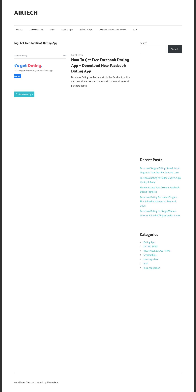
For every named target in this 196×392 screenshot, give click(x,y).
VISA (52, 29)
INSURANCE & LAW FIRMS (113, 29)
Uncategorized (151, 259)
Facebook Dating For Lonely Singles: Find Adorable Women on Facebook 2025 (158, 201)
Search (143, 43)
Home (19, 29)
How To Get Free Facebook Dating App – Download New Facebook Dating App (100, 65)
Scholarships (86, 29)
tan (135, 29)
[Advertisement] (161, 104)
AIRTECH (26, 12)
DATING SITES (36, 29)
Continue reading (23, 94)
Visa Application (151, 268)
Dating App (67, 29)
